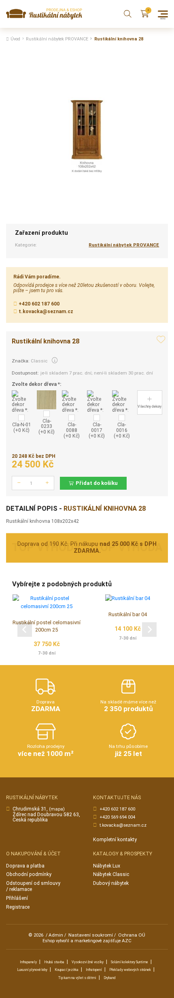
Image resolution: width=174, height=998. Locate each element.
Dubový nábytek (111, 883)
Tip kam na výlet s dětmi (77, 978)
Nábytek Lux (106, 866)
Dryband (110, 978)
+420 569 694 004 (117, 817)
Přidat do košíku (97, 483)
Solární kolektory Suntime (129, 962)
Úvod (15, 39)
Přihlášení (17, 898)
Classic (39, 361)
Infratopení (94, 970)
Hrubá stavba (54, 962)
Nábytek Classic (111, 874)
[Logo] (44, 13)
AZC (127, 940)
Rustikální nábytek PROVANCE (57, 39)
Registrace (18, 907)
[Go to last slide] (24, 629)
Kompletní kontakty (115, 839)
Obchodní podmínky (28, 874)
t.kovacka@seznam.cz (46, 311)
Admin (56, 935)
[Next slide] (149, 629)
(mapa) (57, 809)
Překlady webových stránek (130, 970)
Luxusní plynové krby (32, 970)
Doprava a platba (25, 866)
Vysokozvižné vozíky (88, 962)
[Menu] (163, 13)
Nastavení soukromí (90, 935)
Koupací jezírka (67, 970)
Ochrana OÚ (131, 935)
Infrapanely (28, 962)
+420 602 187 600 (39, 304)
